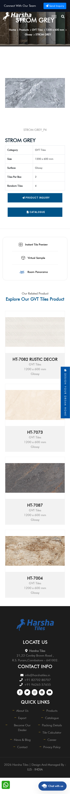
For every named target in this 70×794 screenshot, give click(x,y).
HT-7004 (35, 578)
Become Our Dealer (22, 727)
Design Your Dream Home (65, 394)
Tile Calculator (51, 732)
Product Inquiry (37, 197)
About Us (22, 710)
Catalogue (37, 212)
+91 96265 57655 (37, 684)
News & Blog (22, 740)
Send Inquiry (56, 5)
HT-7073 (35, 432)
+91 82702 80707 (37, 680)
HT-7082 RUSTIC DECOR (35, 359)
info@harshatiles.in (37, 675)
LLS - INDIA (35, 769)
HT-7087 (35, 505)
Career (51, 740)
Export (22, 718)
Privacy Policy (51, 747)
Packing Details (52, 725)
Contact (22, 747)
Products (51, 710)
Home (12, 29)
